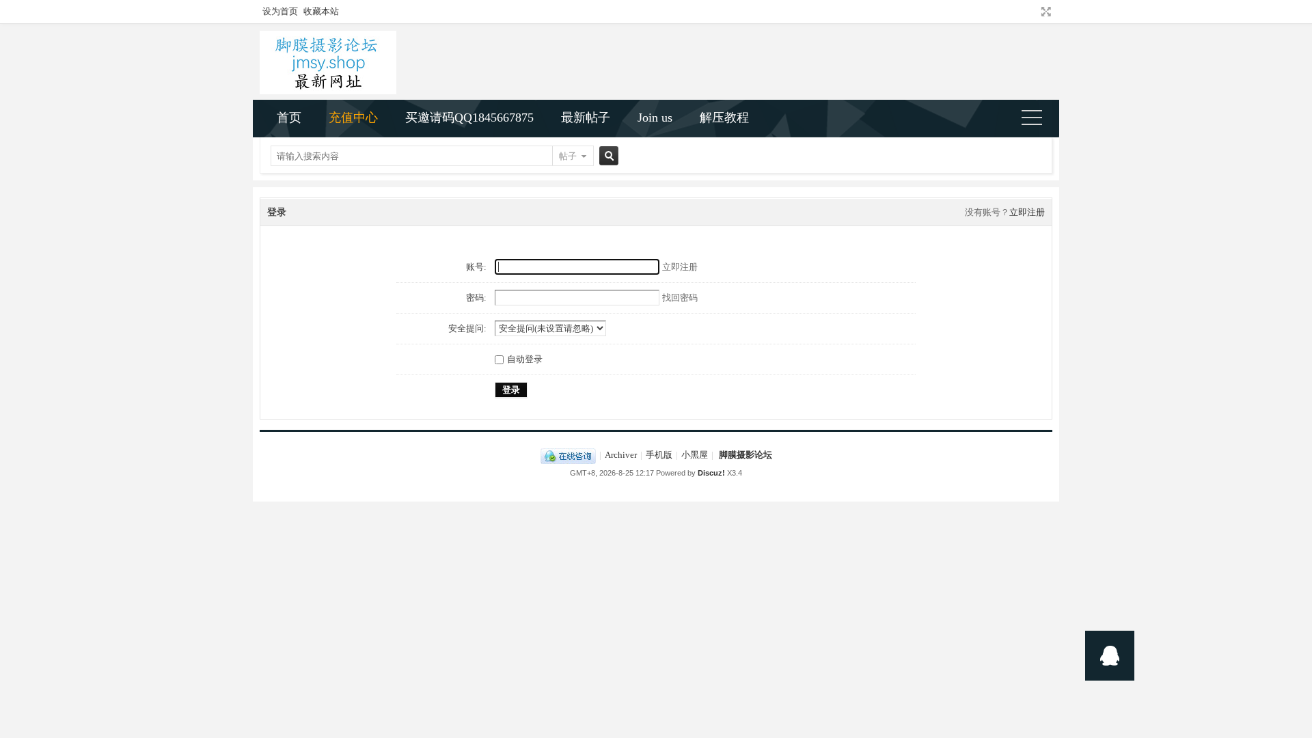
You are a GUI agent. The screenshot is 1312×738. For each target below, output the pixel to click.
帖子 (568, 156)
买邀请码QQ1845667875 (469, 117)
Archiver (621, 455)
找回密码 (680, 297)
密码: (476, 297)
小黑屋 (694, 455)
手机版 (659, 455)
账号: (476, 267)
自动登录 (525, 359)
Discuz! (711, 473)
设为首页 (280, 11)
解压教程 (724, 117)
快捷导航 (1037, 119)
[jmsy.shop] (328, 91)
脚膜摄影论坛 (745, 455)
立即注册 (1027, 212)
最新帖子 (585, 117)
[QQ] (568, 455)
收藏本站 (321, 11)
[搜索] (607, 156)
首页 (289, 117)
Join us (655, 117)
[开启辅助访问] (1033, 11)
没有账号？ (987, 212)
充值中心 (353, 117)
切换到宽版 (1044, 11)
